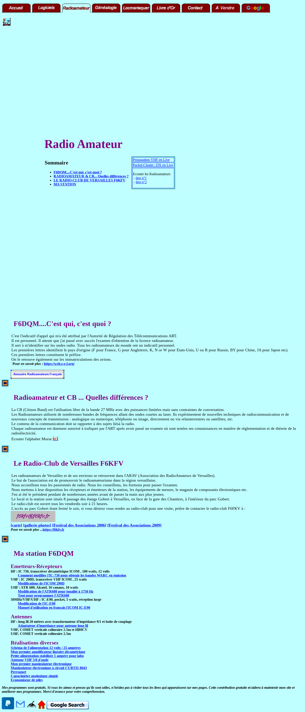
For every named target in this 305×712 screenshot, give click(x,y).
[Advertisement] (15, 97)
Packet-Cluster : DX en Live (153, 165)
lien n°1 (141, 178)
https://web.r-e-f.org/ (59, 364)
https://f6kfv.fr (53, 529)
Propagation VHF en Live (151, 160)
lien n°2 (141, 182)
